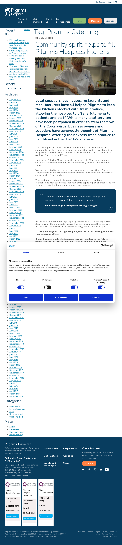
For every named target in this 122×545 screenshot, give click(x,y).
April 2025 (13, 141)
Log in (12, 426)
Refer (79, 20)
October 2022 (15, 220)
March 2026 (14, 112)
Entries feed (14, 429)
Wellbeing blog (16, 416)
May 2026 (13, 107)
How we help (51, 448)
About (49, 20)
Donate (95, 20)
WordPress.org (16, 434)
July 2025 (13, 133)
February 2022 (15, 241)
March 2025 (14, 144)
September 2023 (16, 191)
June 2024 (13, 168)
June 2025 (13, 136)
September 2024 (16, 160)
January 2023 (15, 212)
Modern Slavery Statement (106, 534)
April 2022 (13, 236)
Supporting (23, 20)
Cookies (90, 532)
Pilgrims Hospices (15, 11)
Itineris (114, 536)
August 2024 (15, 162)
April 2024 (13, 173)
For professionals (17, 409)
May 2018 (13, 359)
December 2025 (16, 120)
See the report (12, 516)
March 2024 (14, 176)
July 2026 (13, 102)
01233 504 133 (12, 470)
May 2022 (13, 233)
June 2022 (13, 231)
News (109, 2)
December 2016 (16, 396)
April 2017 (13, 391)
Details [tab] (61, 253)
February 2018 (15, 367)
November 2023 (16, 186)
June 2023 (13, 199)
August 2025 (15, 131)
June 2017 (13, 386)
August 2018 (15, 351)
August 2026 (15, 99)
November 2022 (16, 218)
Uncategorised (16, 414)
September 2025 (16, 128)
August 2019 (15, 320)
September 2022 (16, 223)
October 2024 (15, 157)
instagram (95, 469)
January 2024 (15, 181)
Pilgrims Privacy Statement (106, 532)
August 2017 (15, 380)
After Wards (14, 406)
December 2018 (16, 341)
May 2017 (13, 388)
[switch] (47, 287)
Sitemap (81, 532)
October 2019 (15, 315)
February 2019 (15, 336)
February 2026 (15, 115)
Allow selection (61, 297)
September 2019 (16, 317)
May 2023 (13, 202)
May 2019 (13, 328)
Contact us (100, 2)
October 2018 (15, 346)
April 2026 (13, 110)
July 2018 (13, 354)
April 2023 (13, 204)
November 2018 (16, 344)
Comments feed (16, 432)
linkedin (100, 469)
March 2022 (14, 239)
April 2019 (13, 330)
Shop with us (70, 448)
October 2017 (15, 375)
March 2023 (14, 207)
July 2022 (13, 228)
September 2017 (16, 378)
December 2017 (16, 370)
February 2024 (15, 178)
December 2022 (16, 215)
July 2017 (13, 383)
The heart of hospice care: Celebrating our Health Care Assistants (19, 69)
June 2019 (13, 325)
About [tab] (96, 253)
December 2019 (16, 309)
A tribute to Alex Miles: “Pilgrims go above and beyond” (19, 77)
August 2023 (15, 194)
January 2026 (15, 118)
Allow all (95, 297)
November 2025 (16, 123)
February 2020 (15, 304)
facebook (89, 469)
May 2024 (13, 170)
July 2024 (13, 165)
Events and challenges (50, 464)
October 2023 (15, 189)
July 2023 (13, 197)
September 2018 (16, 349)
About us (68, 456)
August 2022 (15, 225)
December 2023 (16, 183)
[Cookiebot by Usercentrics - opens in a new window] (102, 246)
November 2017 (16, 372)
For (63, 20)
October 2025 (15, 126)
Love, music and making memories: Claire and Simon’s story (17, 59)
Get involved (51, 456)
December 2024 (16, 152)
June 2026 (13, 105)
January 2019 (15, 338)
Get (37, 20)
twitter (83, 469)
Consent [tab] (25, 253)
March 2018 (14, 365)
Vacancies (111, 20)
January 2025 (15, 149)
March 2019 (14, 333)
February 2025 (15, 147)
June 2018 (13, 357)
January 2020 (15, 307)
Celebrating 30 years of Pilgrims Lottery (18, 51)
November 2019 (16, 312)
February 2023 (15, 210)
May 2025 (13, 139)
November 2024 (16, 154)
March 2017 (14, 393)
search (116, 2)
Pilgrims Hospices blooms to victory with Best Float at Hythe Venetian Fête (19, 44)
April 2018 (13, 362)
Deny (26, 297)
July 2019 (13, 323)
